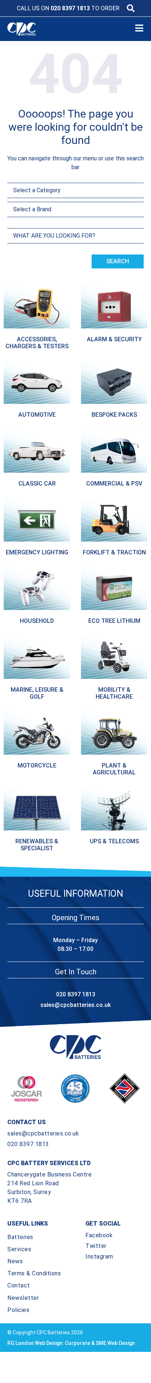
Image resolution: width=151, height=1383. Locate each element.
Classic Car (37, 483)
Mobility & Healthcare (114, 693)
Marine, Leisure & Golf (37, 693)
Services (19, 1249)
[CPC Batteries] (27, 29)
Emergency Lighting (37, 552)
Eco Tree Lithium (114, 620)
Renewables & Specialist (36, 845)
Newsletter (23, 1297)
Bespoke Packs (114, 414)
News (15, 1261)
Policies (18, 1309)
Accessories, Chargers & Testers (37, 343)
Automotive (37, 414)
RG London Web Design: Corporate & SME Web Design (71, 1343)
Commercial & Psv (114, 483)
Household (37, 620)
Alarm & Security (114, 339)
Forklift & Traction (114, 552)
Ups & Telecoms (114, 841)
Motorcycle (37, 765)
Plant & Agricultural (114, 769)
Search (117, 261)
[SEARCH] (131, 8)
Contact (18, 1285)
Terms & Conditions (34, 1273)
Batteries (20, 1237)
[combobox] (75, 235)
